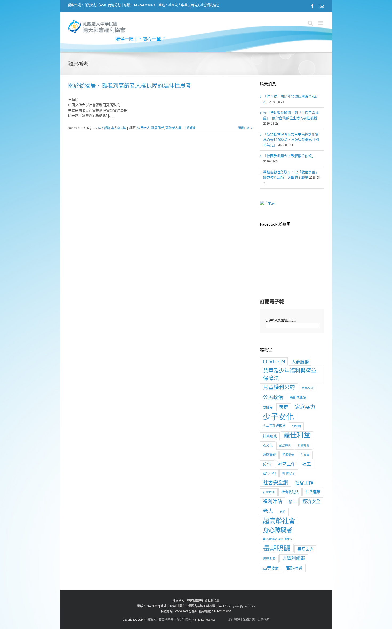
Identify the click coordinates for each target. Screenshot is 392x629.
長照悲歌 (269, 559)
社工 (306, 464)
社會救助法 (290, 492)
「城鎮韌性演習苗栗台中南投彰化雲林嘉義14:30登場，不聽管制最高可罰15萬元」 (291, 139)
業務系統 (249, 620)
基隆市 (268, 408)
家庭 (283, 407)
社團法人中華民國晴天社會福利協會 (167, 620)
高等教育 (271, 568)
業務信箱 (263, 620)
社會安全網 (275, 482)
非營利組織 (293, 558)
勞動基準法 (298, 398)
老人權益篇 (118, 128)
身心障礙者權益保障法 (277, 539)
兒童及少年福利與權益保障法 (289, 374)
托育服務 (270, 436)
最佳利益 (296, 435)
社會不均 (269, 473)
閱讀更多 (244, 128)
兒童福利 (307, 388)
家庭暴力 (305, 407)
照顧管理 (269, 455)
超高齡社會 (279, 521)
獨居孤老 (157, 128)
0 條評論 (190, 128)
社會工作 (304, 483)
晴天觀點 (104, 128)
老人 (268, 511)
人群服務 (300, 361)
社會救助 (269, 492)
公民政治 (273, 397)
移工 (292, 502)
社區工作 (286, 464)
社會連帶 (312, 491)
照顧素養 (288, 455)
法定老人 (143, 128)
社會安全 (288, 473)
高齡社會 (294, 568)
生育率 (305, 455)
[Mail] (322, 6)
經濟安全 (311, 501)
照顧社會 (303, 445)
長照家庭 (305, 549)
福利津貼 (272, 501)
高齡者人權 (173, 128)
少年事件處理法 (274, 426)
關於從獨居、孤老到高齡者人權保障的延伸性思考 (129, 85)
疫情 (267, 464)
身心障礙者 (277, 530)
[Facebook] (312, 6)
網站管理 (234, 620)
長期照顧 (277, 548)
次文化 (268, 445)
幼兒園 (296, 426)
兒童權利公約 (279, 387)
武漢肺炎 (285, 445)
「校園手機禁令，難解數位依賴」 (289, 156)
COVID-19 (274, 361)
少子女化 (278, 417)
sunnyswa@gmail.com (241, 606)
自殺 (283, 512)
